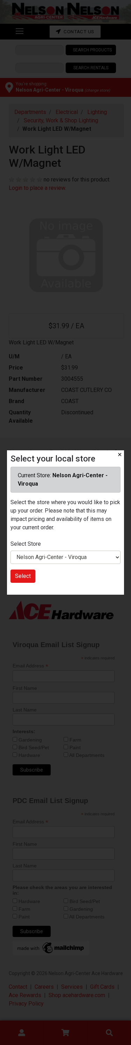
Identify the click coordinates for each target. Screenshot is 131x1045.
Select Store (25, 544)
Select (23, 576)
